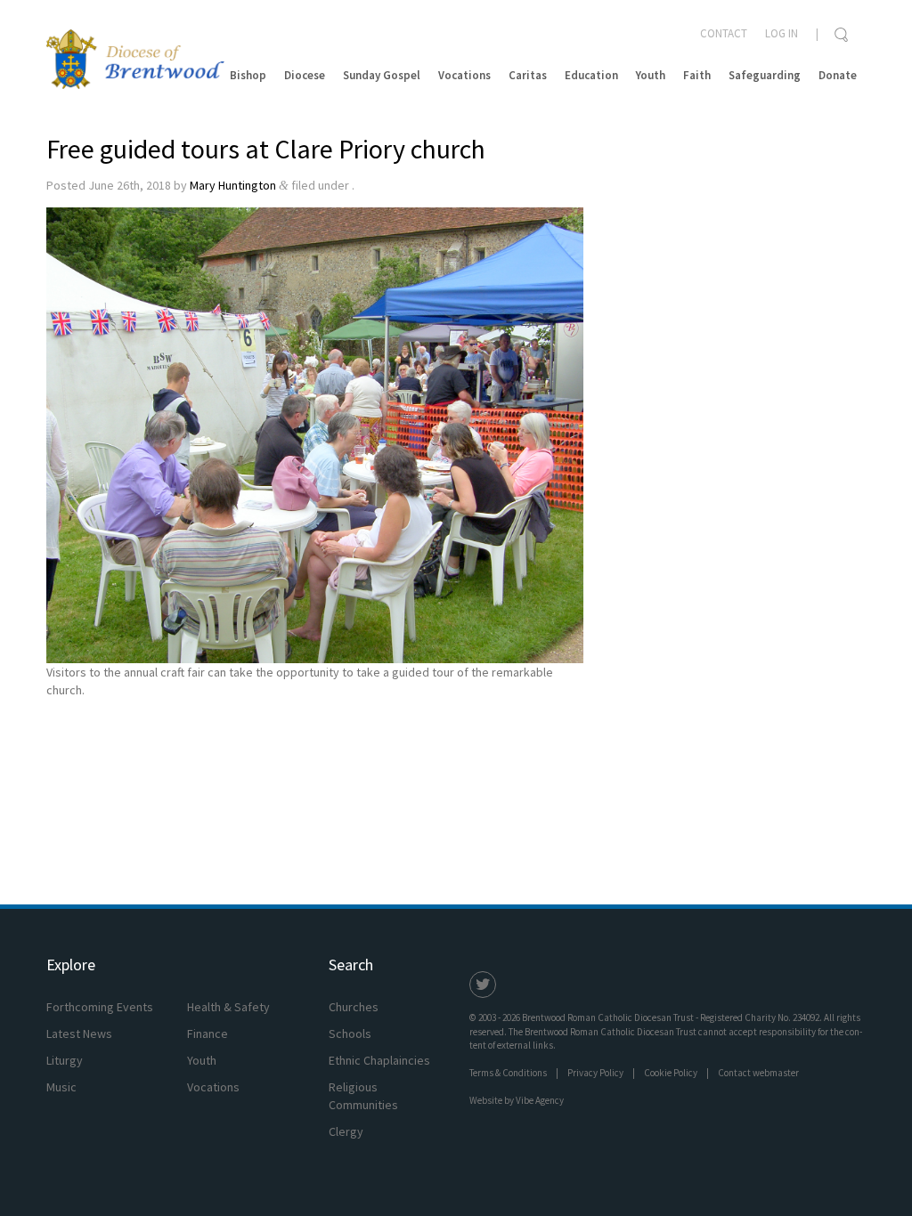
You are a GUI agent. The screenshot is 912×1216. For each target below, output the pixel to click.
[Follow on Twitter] (482, 984)
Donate (837, 75)
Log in (781, 33)
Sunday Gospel (381, 75)
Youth (650, 75)
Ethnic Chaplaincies (379, 1060)
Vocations (464, 75)
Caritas (528, 75)
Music (61, 1087)
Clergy (346, 1131)
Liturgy (64, 1060)
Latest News (79, 1033)
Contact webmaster (758, 1072)
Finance (207, 1033)
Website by (516, 1100)
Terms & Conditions (508, 1072)
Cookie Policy (670, 1072)
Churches (354, 1007)
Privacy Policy (595, 1072)
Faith (697, 75)
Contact (723, 33)
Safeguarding (765, 75)
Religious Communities (363, 1096)
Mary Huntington (233, 185)
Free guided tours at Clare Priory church (265, 149)
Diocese (304, 75)
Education (591, 75)
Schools (350, 1033)
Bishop (248, 75)
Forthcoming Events (99, 1007)
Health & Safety (228, 1007)
